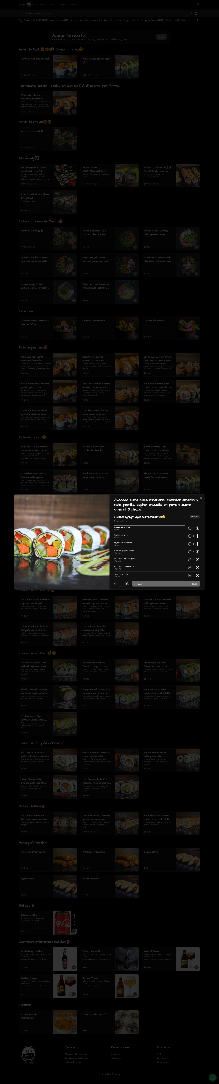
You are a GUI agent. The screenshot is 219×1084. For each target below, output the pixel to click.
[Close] (201, 498)
